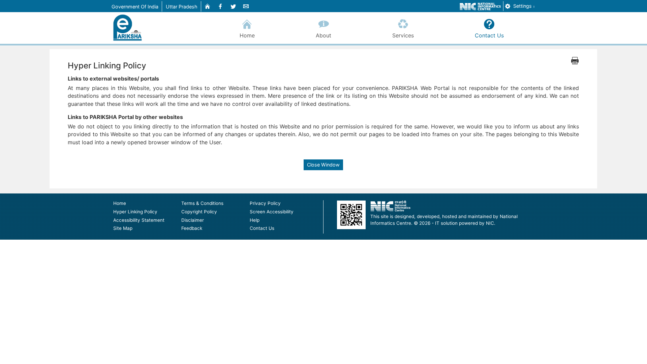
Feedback (191, 228)
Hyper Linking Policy (135, 211)
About (323, 35)
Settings (522, 6)
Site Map (122, 228)
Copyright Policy (199, 211)
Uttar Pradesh (181, 6)
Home (247, 35)
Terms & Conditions (202, 203)
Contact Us (489, 35)
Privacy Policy (265, 203)
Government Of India (135, 6)
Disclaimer (192, 220)
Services (403, 35)
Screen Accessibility (272, 211)
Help (254, 220)
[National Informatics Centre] (390, 206)
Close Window (323, 165)
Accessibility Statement (138, 220)
